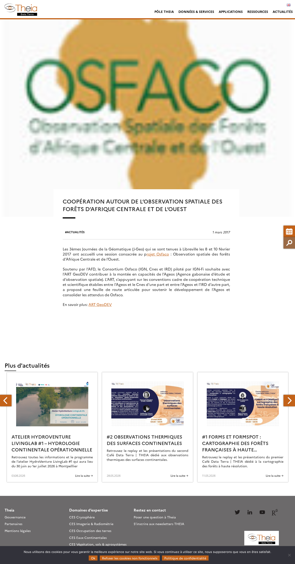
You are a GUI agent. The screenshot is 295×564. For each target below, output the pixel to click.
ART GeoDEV (100, 304)
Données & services (196, 11)
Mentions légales (18, 530)
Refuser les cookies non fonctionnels (129, 558)
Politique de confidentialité (185, 558)
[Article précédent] (6, 400)
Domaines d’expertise (88, 509)
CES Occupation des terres (90, 530)
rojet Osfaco (158, 253)
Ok (93, 558)
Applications (231, 11)
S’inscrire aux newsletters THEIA (159, 523)
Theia (9, 509)
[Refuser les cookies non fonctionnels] (289, 555)
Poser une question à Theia (155, 517)
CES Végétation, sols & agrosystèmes (98, 544)
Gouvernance (15, 517)
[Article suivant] (289, 400)
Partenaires (13, 523)
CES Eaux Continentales (88, 537)
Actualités (283, 11)
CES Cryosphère (82, 517)
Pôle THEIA (164, 11)
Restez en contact (150, 509)
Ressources (257, 11)
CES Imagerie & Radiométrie (91, 523)
